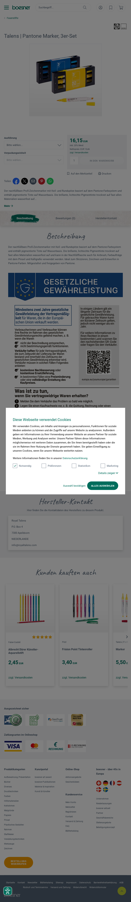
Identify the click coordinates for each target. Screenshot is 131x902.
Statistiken (84, 465)
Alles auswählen (102, 485)
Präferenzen (54, 465)
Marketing (112, 465)
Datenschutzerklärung (75, 458)
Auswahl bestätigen (74, 485)
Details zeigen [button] (107, 473)
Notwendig (25, 465)
